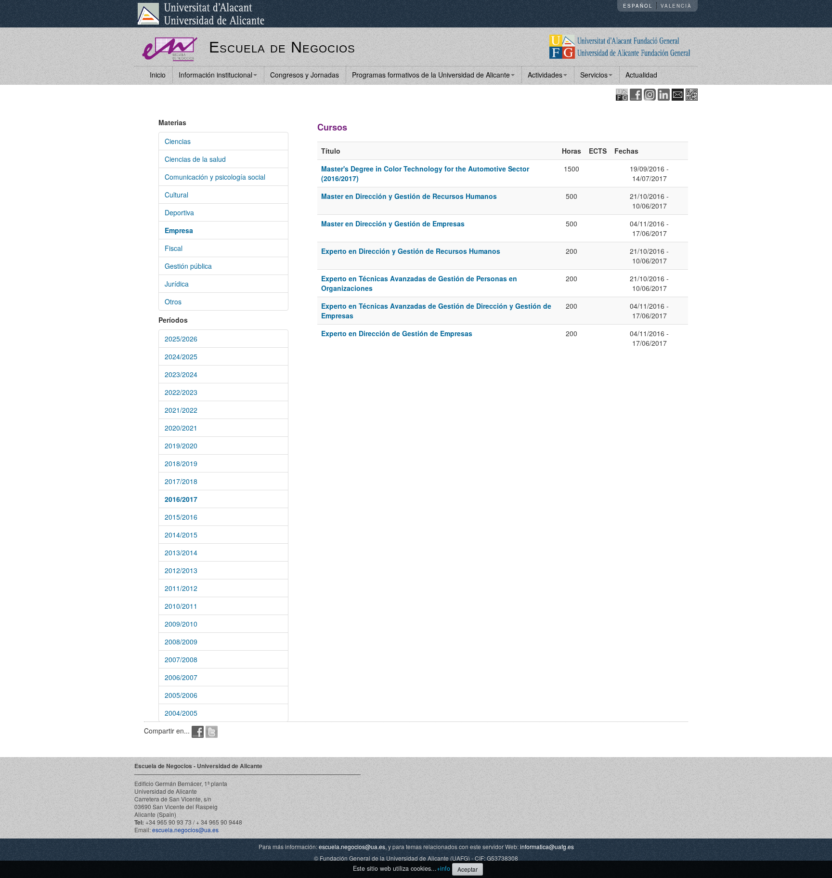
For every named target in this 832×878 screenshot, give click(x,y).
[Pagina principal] (169, 48)
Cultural (176, 194)
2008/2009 (181, 641)
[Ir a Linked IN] (664, 93)
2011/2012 (181, 588)
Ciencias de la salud (195, 159)
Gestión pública (188, 266)
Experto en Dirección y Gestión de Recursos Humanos (410, 251)
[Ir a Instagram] (650, 93)
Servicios (594, 74)
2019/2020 (181, 445)
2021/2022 (181, 410)
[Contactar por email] (678, 93)
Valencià (676, 5)
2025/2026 (181, 338)
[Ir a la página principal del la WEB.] (619, 46)
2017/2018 (181, 481)
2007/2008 (181, 659)
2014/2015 (181, 534)
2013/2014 (181, 552)
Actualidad (641, 74)
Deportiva (179, 212)
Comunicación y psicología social (215, 177)
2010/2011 (181, 606)
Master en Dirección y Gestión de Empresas (393, 223)
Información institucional (215, 74)
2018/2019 (181, 463)
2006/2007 (181, 677)
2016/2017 (181, 499)
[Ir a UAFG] (622, 93)
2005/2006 (181, 695)
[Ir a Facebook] (636, 93)
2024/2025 (181, 356)
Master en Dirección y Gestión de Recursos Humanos (409, 196)
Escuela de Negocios (282, 47)
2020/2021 (181, 427)
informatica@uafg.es (547, 846)
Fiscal (173, 248)
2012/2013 (181, 570)
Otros (173, 301)
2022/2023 (181, 392)
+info (443, 868)
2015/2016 (181, 517)
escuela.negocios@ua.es (185, 830)
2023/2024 (181, 374)
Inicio (158, 74)
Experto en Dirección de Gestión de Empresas (396, 333)
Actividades (545, 74)
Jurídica (177, 283)
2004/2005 (181, 713)
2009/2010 (181, 624)
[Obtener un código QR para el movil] (692, 93)
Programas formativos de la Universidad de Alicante (431, 74)
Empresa (179, 230)
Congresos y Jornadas (304, 74)
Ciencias (178, 141)
